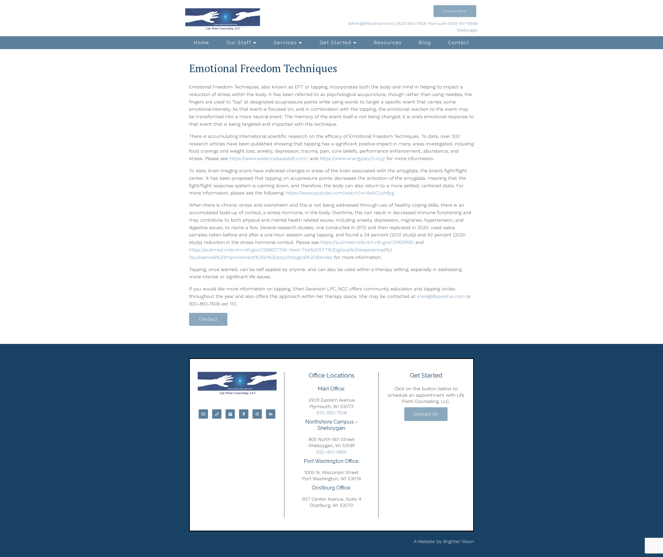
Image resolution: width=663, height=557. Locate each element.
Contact (458, 42)
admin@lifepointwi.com (370, 23)
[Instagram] (257, 414)
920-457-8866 (331, 452)
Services (285, 42)
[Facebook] (243, 414)
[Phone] (216, 414)
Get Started (335, 42)
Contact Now (455, 11)
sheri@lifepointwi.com (441, 296)
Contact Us (426, 414)
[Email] (203, 414)
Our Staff (238, 42)
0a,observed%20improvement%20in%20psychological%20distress (261, 257)
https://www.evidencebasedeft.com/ (268, 158)
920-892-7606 (331, 412)
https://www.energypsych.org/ (352, 158)
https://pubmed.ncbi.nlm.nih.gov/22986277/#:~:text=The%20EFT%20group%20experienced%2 (290, 249)
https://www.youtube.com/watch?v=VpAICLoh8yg (340, 192)
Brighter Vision (458, 541)
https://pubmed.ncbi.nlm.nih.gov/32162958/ (367, 242)
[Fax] (230, 414)
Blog (425, 42)
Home (201, 42)
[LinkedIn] (270, 414)
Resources (388, 42)
